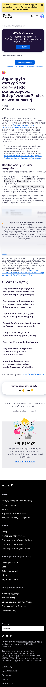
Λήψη (4, 532)
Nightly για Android (11, 579)
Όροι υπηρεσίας (9, 671)
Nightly (5, 575)
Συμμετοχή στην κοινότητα (14, 513)
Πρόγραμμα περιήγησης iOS (15, 544)
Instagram (11, 636)
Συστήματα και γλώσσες (15, 66)
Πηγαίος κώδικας (10, 505)
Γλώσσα (5, 624)
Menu (37, 16)
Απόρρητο (39, 66)
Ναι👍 (22, 390)
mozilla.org (7, 666)
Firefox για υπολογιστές (13, 536)
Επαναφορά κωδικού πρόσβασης (17, 602)
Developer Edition (10, 562)
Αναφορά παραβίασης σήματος (17, 501)
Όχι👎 (30, 390)
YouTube (7, 636)
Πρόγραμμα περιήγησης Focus (16, 548)
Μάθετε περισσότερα (25, 461)
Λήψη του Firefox (25, 62)
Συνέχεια (23, 47)
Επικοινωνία (8, 683)
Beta (4, 567)
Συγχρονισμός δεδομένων (14, 26)
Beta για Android (10, 571)
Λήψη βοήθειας (9, 610)
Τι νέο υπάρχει (30, 66)
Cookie (5, 679)
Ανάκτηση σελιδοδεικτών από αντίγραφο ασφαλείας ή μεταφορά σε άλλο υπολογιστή (23, 272)
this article (23, 10)
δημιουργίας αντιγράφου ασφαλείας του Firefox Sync (19, 126)
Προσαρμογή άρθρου (11, 55)
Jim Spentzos (17, 411)
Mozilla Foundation (27, 642)
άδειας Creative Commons (29, 660)
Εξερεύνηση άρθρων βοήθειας (16, 518)
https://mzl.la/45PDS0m (33, 374)
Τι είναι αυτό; (8, 598)
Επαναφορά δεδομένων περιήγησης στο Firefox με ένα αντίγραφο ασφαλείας (23, 157)
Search (32, 16)
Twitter (5, 509)
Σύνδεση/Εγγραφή (10, 593)
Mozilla (8, 485)
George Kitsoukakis (30, 411)
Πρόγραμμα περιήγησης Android (17, 540)
